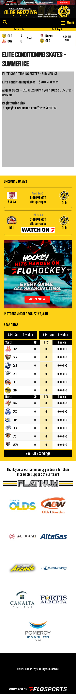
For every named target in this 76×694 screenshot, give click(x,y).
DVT (15, 373)
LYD (14, 436)
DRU (15, 382)
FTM (15, 420)
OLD (15, 390)
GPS (15, 428)
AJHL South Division (20, 335)
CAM (15, 357)
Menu (70, 23)
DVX (15, 411)
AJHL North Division (55, 335)
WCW (15, 444)
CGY (15, 349)
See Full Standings (38, 453)
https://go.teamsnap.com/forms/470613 (30, 108)
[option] (19, 37)
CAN (15, 365)
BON (15, 403)
